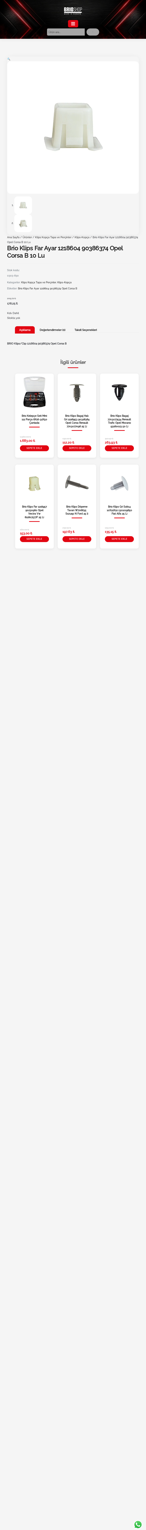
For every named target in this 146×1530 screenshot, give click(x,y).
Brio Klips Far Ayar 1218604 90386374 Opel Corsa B (47, 288)
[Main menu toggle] (73, 23)
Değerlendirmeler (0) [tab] (52, 329)
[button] (8, 58)
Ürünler (27, 237)
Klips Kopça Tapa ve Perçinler (53, 237)
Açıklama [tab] (24, 329)
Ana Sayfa (13, 237)
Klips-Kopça (82, 237)
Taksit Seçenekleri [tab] (86, 329)
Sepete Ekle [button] (34, 448)
